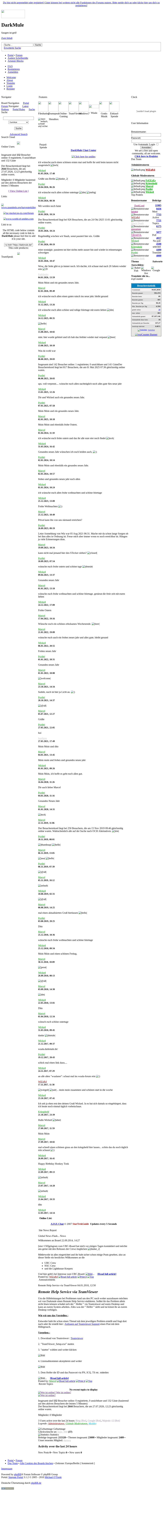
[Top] (90, 1276)
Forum (19, 55)
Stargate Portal (15, 1477)
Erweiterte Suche (12, 48)
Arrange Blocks (15, 61)
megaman (136, 229)
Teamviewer (77, 1338)
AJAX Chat (57, 1224)
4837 (158, 238)
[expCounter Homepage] (146, 334)
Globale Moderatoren (76, 1423)
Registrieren (14, 69)
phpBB (17, 1474)
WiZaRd (42, 1081)
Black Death (137, 223)
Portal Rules (19, 109)
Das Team (13, 1463)
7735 (158, 214)
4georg (67, 1440)
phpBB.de (36, 1483)
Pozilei (41, 184)
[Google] (156, 269)
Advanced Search (18, 134)
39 (159, 310)
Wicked (42, 170)
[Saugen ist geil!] (18, 253)
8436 (158, 208)
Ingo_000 (62, 1431)
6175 (158, 226)
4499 (158, 249)
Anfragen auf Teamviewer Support (82, 1324)
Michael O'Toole (53, 1477)
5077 (158, 232)
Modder (93, 1423)
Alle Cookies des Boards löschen (36, 1463)
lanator (134, 211)
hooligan (42, 738)
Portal (10, 55)
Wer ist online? (63, 1392)
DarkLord (139, 205)
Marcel (41, 288)
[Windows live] (146, 270)
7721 (158, 220)
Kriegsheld (43, 1111)
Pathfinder (43, 274)
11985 (158, 205)
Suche (32, 109)
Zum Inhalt (6, 38)
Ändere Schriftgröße (18, 58)
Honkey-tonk (137, 258)
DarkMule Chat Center (83, 150)
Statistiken (151, 330)
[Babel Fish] (136, 269)
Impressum (6, 1468)
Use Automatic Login (145, 144)
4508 (158, 244)
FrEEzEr (151, 180)
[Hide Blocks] (2, 94)
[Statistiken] (142, 330)
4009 (158, 255)
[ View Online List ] (18, 191)
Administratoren (56, 1423)
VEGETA (136, 235)
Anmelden (13, 72)
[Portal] (13, 17)
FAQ (10, 66)
